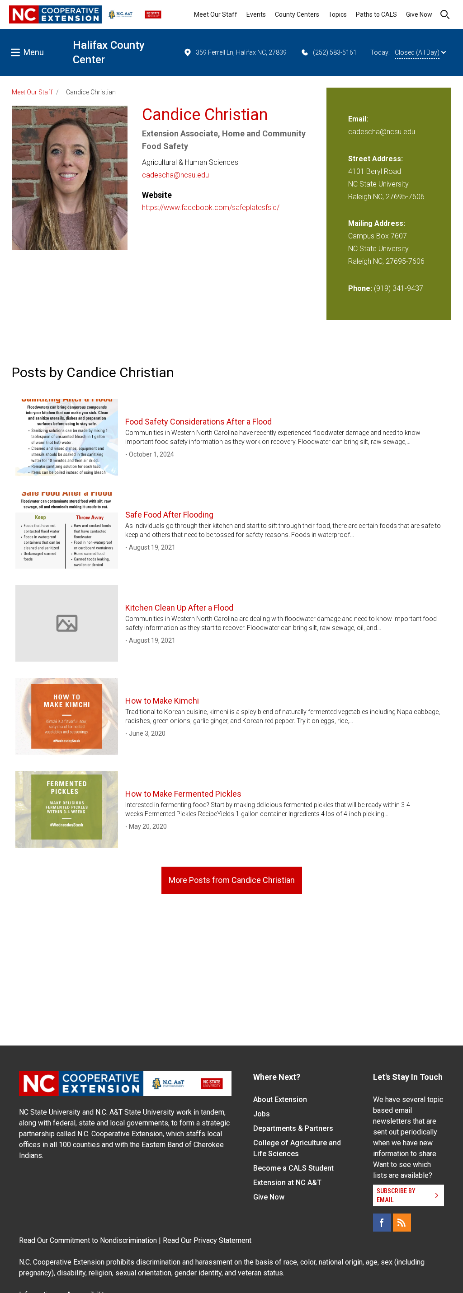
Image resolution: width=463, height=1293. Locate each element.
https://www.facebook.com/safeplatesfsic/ (210, 207)
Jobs (261, 1114)
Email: (358, 119)
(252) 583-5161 (335, 52)
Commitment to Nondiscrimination (103, 1240)
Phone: (360, 288)
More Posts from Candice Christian (232, 880)
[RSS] (402, 1223)
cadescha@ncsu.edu (175, 175)
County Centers (297, 14)
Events (256, 14)
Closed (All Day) (417, 52)
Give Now (419, 14)
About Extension (280, 1099)
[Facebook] (382, 1223)
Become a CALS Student (293, 1168)
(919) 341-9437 (398, 288)
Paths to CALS (376, 14)
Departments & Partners (293, 1128)
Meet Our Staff (215, 14)
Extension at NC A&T (287, 1182)
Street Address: (375, 158)
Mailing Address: (376, 223)
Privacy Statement (222, 1240)
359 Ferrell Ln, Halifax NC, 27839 (241, 52)
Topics (337, 14)
